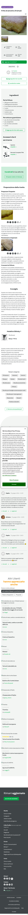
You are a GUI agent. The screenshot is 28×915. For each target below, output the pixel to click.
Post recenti (7, 837)
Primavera (6, 375)
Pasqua (5, 379)
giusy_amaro (7, 697)
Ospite (15, 71)
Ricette (6, 811)
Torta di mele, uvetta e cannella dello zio (12, 623)
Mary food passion (9, 742)
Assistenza (7, 852)
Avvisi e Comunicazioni (10, 844)
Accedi (6, 830)
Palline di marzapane (9, 724)
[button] (2, 2)
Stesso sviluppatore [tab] (7, 595)
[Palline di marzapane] (14, 719)
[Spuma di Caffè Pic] (14, 763)
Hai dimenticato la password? (12, 835)
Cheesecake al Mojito (9, 695)
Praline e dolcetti (14, 401)
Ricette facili (21, 379)
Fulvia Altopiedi (8, 683)
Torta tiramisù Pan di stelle (10, 739)
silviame (8, 517)
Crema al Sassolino (8, 637)
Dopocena (10, 398)
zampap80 (7, 712)
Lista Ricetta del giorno (10, 821)
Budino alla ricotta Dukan (10, 680)
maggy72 (6, 770)
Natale (12, 379)
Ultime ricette (8, 818)
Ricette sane (6, 383)
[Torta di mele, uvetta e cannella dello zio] (14, 617)
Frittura (14, 386)
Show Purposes (14, 480)
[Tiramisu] (14, 705)
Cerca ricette (7, 813)
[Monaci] (14, 646)
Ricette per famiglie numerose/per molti (14, 390)
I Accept (14, 484)
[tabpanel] (14, 689)
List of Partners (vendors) (9, 475)
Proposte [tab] (18, 595)
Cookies (14, 911)
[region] (14, 457)
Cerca (5, 858)
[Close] (25, 428)
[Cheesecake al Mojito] (14, 690)
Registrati (6, 832)
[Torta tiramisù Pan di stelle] (14, 734)
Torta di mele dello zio (9, 666)
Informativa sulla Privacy (14, 904)
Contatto (18, 897)
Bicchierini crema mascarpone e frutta (12, 754)
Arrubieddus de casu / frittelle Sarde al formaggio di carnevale (12, 609)
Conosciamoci (8, 849)
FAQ (22, 908)
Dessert (19, 398)
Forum (5, 841)
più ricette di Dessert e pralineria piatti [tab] (13, 591)
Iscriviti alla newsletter (11, 798)
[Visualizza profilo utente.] (8, 72)
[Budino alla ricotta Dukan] (14, 675)
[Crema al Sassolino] (14, 632)
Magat (6, 612)
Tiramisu (5, 710)
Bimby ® (6, 847)
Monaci (4, 651)
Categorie (6, 816)
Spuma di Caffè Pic (8, 768)
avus (5, 627)
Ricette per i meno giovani (14, 394)
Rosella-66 (7, 654)
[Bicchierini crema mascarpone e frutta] (14, 748)
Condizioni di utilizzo (14, 901)
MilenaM (6, 727)
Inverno (23, 375)
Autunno (14, 375)
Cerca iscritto (7, 866)
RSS (5, 869)
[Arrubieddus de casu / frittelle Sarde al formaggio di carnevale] (14, 602)
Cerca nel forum (8, 864)
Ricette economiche (19, 383)
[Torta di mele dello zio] (14, 661)
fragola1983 (7, 757)
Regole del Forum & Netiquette (12, 854)
